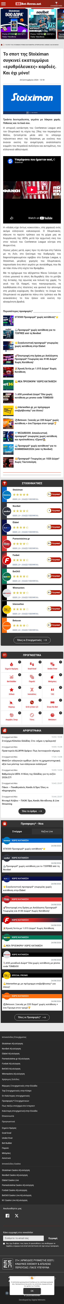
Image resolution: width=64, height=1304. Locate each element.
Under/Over (7, 1138)
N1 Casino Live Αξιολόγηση (14, 1200)
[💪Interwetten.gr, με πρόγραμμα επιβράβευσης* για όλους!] (8, 411)
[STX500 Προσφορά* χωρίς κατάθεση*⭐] (8, 321)
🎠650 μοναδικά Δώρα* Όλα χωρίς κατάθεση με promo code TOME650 (34, 396)
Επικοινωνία (8, 1116)
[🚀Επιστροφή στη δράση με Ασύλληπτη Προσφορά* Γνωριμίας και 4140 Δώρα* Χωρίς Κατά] (8, 359)
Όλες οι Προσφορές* (29, 1017)
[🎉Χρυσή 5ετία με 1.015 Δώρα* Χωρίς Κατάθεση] (8, 372)
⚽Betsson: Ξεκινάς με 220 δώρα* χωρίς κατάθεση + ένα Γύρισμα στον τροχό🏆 (37, 422)
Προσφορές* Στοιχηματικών (15, 1101)
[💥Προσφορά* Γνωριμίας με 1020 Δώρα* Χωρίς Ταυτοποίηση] (8, 462)
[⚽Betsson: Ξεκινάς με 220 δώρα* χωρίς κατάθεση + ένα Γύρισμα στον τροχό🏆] (8, 424)
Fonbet (16, 555)
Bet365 (16, 571)
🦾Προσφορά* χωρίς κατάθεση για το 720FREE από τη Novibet (35, 332)
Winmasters (19, 587)
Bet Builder (7, 1143)
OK (32, 1291)
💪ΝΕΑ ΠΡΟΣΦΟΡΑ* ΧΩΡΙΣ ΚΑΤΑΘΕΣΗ (35, 381)
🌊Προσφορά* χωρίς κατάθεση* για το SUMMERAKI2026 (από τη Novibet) (35, 447)
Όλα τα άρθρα (29, 811)
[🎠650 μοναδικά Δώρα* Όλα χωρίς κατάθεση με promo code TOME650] (8, 398)
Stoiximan (18, 489)
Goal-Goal (6, 1133)
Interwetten (18, 604)
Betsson (17, 620)
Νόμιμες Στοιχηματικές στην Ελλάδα (19, 1086)
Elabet (16, 522)
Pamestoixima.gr (21, 538)
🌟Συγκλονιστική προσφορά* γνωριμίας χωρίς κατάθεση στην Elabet (36, 344)
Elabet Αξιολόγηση (10, 1053)
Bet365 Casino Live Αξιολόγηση (16, 1195)
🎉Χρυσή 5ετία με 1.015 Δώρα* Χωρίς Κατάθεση (36, 370)
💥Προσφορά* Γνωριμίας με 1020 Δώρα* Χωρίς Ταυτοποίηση (37, 460)
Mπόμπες (6, 1153)
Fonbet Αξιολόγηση (11, 1063)
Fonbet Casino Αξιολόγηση (14, 1190)
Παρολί (5, 1148)
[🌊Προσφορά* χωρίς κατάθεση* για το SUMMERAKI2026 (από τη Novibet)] (8, 449)
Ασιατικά (6, 1158)
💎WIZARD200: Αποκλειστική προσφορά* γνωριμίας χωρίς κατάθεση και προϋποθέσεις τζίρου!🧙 (36, 436)
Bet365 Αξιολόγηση (11, 1069)
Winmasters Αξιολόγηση (13, 1074)
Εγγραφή (53, 1238)
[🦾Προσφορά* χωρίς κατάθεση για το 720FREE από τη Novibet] (8, 333)
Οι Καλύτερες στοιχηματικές (16, 1096)
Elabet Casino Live (10, 1180)
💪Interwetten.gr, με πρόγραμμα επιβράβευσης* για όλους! (32, 409)
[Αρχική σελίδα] (2, 45)
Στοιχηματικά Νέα (9, 737)
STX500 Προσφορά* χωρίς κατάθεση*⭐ (36, 317)
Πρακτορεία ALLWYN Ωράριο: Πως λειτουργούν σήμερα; (31, 750)
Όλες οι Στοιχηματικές (29, 640)
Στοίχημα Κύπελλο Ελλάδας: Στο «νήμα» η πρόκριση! (29, 741)
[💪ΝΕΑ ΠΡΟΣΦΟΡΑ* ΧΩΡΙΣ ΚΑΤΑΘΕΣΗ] (8, 385)
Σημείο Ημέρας (9, 1128)
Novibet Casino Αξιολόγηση (15, 1175)
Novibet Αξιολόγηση (11, 1048)
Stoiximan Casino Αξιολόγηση (16, 1170)
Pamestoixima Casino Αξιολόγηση (18, 1185)
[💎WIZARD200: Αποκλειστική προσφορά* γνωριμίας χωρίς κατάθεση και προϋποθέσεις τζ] (8, 436)
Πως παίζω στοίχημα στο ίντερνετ (18, 1106)
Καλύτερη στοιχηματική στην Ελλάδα (19, 1111)
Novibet (16, 506)
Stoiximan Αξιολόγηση (12, 1043)
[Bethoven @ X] (17, 1216)
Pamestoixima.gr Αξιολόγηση (15, 1058)
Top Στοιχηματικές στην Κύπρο (16, 1091)
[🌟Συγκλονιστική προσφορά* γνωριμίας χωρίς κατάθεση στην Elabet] (8, 346)
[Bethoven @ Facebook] (7, 1216)
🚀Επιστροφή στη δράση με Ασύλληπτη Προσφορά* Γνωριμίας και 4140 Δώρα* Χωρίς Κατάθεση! (36, 359)
